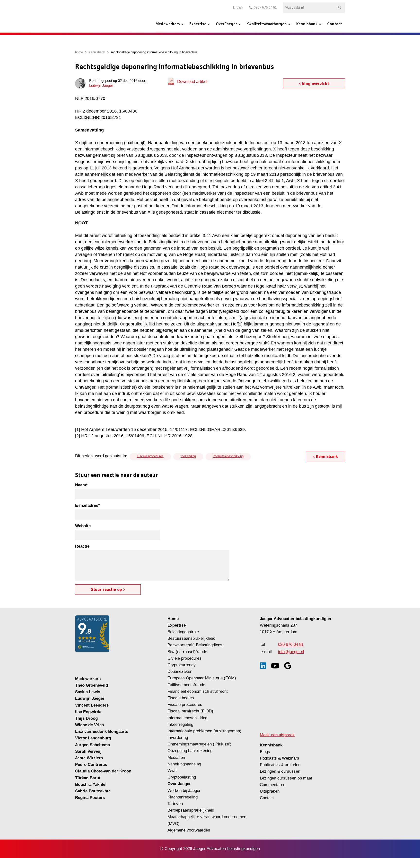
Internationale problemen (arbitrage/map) (204, 731)
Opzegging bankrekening (189, 750)
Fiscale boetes (180, 698)
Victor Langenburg (93, 738)
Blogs (265, 751)
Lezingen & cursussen (280, 771)
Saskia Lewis (87, 692)
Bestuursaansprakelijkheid (191, 638)
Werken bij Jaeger (184, 790)
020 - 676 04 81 (265, 7)
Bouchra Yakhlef (91, 784)
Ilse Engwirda (88, 711)
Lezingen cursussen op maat (286, 778)
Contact (334, 23)
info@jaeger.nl (291, 651)
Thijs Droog (86, 718)
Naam (81, 485)
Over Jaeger (226, 23)
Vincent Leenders (92, 705)
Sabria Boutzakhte (93, 791)
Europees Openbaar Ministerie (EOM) (201, 678)
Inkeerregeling (180, 724)
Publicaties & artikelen (280, 764)
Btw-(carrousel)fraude (187, 651)
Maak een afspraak (277, 735)
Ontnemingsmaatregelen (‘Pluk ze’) (200, 744)
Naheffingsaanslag (184, 764)
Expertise (197, 23)
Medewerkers (168, 23)
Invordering (177, 737)
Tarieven (175, 803)
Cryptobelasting (181, 777)
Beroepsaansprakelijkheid (190, 810)
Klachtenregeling (182, 797)
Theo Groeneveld (91, 685)
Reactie (82, 546)
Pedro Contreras (91, 764)
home (79, 52)
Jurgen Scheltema (92, 745)
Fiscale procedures (150, 456)
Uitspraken (270, 791)
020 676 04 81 (291, 644)
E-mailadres (87, 505)
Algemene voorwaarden (188, 830)
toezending (188, 456)
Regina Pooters (90, 797)
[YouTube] (275, 666)
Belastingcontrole (183, 632)
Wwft (172, 770)
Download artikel (192, 81)
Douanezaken (179, 671)
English (238, 7)
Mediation (176, 757)
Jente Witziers (89, 758)
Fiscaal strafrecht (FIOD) (190, 711)
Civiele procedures (184, 658)
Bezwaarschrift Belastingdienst (195, 645)
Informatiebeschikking (187, 718)
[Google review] (287, 666)
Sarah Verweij (88, 751)
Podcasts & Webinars (279, 758)
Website (83, 526)
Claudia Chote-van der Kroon (103, 771)
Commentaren (272, 784)
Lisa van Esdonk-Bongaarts (101, 731)
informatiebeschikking (228, 456)
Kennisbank (307, 23)
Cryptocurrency (181, 665)
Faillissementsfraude (186, 685)
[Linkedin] (263, 666)
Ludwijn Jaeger (101, 85)
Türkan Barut (87, 778)
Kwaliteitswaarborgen (266, 23)
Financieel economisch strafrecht (197, 691)
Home (173, 618)
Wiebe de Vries (89, 725)
